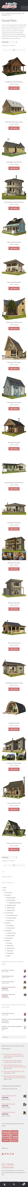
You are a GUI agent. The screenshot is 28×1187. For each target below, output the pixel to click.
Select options (14, 88)
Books (4, 887)
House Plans (4, 15)
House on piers (10, 920)
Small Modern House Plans (14, 902)
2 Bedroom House (11, 907)
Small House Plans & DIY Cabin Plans (13, 13)
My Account (4, 1184)
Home (3, 13)
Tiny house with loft (11, 917)
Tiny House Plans (9, 912)
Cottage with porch (11, 933)
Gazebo (8, 955)
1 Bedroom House (11, 910)
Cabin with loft (10, 925)
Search (14, 1184)
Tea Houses (9, 943)
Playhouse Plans (9, 938)
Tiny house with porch (12, 915)
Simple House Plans (11, 905)
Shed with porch (10, 948)
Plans (23, 13)
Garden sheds (10, 950)
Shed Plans (7, 940)
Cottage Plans (8, 930)
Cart (21, 1183)
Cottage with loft (11, 935)
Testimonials (8, 1166)
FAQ (4, 1163)
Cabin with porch (11, 928)
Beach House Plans (11, 897)
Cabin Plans (8, 922)
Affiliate (10, 1163)
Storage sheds (10, 953)
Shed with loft (10, 945)
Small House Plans (11, 900)
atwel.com (11, 1181)
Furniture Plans (8, 892)
